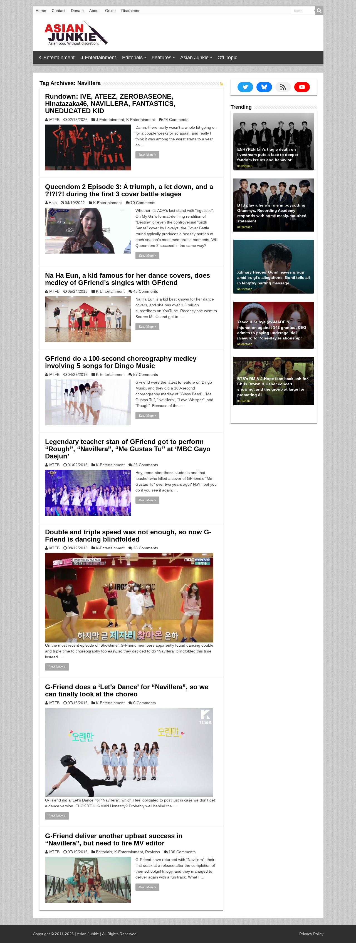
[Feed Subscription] (221, 84)
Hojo (53, 202)
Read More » (147, 155)
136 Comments (182, 852)
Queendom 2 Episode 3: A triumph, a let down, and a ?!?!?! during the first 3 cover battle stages (129, 190)
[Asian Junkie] (73, 32)
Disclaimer (130, 10)
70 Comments (142, 202)
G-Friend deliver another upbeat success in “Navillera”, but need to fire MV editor (114, 839)
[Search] (319, 10)
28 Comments (145, 548)
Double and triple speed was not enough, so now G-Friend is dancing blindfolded (128, 535)
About (94, 10)
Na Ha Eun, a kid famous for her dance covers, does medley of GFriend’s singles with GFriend (127, 279)
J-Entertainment (98, 57)
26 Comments (145, 465)
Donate (77, 10)
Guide (110, 10)
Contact (58, 10)
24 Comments (176, 119)
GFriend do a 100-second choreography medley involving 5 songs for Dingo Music (120, 362)
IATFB (54, 119)
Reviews (152, 852)
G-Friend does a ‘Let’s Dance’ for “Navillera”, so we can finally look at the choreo (126, 690)
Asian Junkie (194, 57)
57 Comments (145, 374)
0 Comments (144, 703)
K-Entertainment (56, 57)
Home (41, 10)
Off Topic (227, 57)
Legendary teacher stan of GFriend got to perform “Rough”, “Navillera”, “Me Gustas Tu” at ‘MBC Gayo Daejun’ (128, 449)
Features (161, 57)
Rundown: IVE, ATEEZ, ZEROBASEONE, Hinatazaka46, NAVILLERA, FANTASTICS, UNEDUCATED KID (110, 104)
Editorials (132, 57)
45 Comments (145, 291)
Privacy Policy (311, 934)
